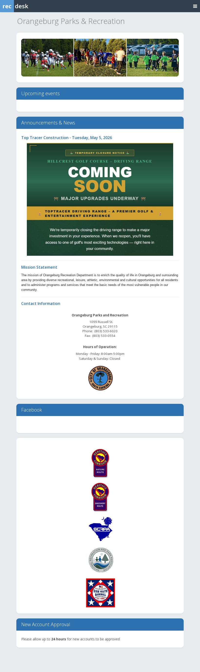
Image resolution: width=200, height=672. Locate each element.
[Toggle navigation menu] (195, 6)
